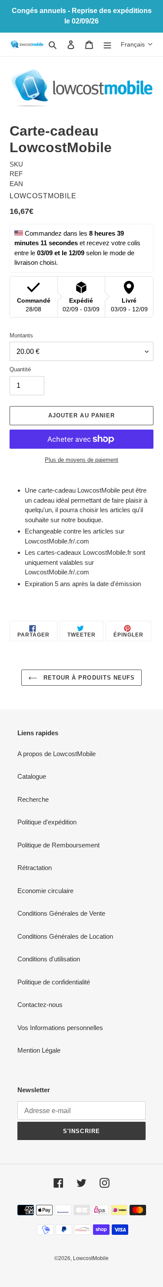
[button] (136, 44)
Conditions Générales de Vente (61, 913)
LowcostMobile (91, 1258)
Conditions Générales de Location (65, 936)
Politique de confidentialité (53, 982)
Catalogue (31, 776)
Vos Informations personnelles (60, 1027)
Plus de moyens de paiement (81, 460)
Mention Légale (38, 1050)
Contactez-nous (40, 1004)
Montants (21, 335)
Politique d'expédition (47, 822)
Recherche (33, 799)
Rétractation (34, 867)
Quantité (20, 369)
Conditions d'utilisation (48, 959)
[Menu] (107, 44)
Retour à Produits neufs (88, 677)
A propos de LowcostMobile (56, 753)
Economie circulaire (45, 890)
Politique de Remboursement (58, 845)
